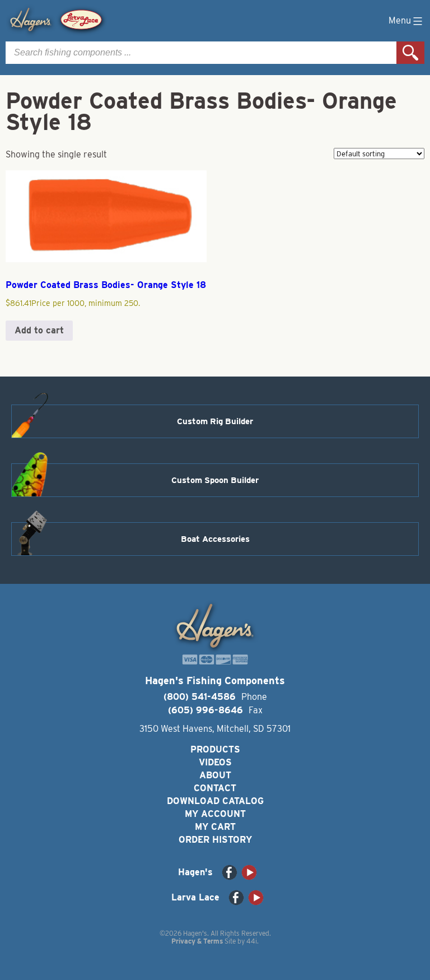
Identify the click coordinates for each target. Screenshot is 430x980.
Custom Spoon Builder (215, 480)
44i (251, 941)
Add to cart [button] (39, 330)
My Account (215, 814)
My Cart (215, 826)
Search (410, 52)
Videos (215, 762)
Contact (215, 788)
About (215, 775)
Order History (215, 839)
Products (215, 749)
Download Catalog (215, 801)
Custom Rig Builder (215, 421)
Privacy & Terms (197, 941)
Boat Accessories (215, 539)
